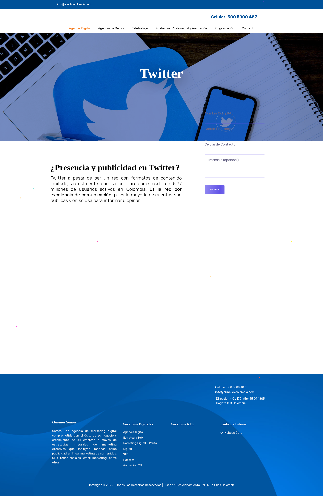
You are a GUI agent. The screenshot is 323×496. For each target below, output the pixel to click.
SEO (126, 454)
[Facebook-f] (256, 4)
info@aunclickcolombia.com (74, 4)
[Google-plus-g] (262, 4)
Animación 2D (132, 465)
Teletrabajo (140, 28)
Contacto (248, 28)
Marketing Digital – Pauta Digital (140, 445)
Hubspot (128, 459)
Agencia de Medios (111, 28)
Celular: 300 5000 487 (230, 387)
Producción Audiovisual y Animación (181, 28)
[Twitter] (249, 4)
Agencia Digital (79, 28)
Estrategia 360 (133, 437)
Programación (224, 28)
